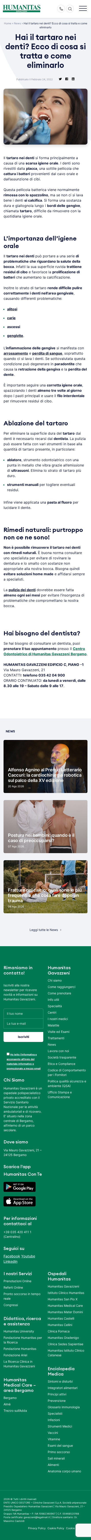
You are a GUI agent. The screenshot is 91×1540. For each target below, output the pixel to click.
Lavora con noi (58, 1051)
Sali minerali (56, 1458)
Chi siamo (55, 980)
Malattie (53, 1025)
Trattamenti (56, 1038)
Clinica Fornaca (59, 1331)
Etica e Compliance (61, 1064)
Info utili (53, 999)
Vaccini (53, 1433)
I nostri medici (58, 1019)
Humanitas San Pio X (63, 1299)
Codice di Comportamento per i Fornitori (67, 1072)
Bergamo (10, 1398)
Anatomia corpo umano (64, 1471)
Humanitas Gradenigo (63, 1337)
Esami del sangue (60, 1445)
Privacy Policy (37, 1528)
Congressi (11, 1305)
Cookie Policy (55, 1528)
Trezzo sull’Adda (15, 1410)
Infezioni (54, 1420)
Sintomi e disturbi (60, 1381)
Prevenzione (57, 1400)
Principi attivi (57, 1394)
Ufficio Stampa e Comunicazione (60, 1094)
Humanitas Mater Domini (65, 1312)
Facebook (12, 1256)
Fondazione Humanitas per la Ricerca (23, 1340)
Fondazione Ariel (15, 1355)
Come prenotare (59, 993)
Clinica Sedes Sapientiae (65, 1344)
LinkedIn (10, 1261)
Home (7, 23)
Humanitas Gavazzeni (63, 1286)
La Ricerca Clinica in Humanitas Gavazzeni (19, 1364)
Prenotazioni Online (17, 1281)
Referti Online (13, 1287)
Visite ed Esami (58, 1032)
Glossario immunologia (64, 1407)
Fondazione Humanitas (20, 1349)
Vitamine (54, 1439)
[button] (83, 8)
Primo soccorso (59, 1452)
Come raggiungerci (61, 987)
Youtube (28, 1256)
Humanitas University (19, 1331)
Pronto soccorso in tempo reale (22, 1296)
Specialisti (55, 1413)
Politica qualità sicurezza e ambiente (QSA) (67, 1083)
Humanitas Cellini (60, 1325)
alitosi (12, 309)
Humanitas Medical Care (65, 1305)
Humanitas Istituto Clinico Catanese (66, 1353)
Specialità (55, 1006)
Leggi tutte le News (44, 930)
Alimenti (53, 1465)
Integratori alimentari (63, 1388)
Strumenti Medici (60, 1426)
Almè (7, 1404)
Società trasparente (62, 1057)
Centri (52, 1012)
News (17, 23)
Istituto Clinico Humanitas (66, 1293)
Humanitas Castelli (61, 1318)
